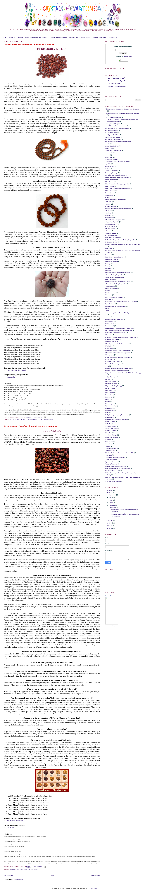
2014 (109, 523)
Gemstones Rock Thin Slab (114, 277)
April (111, 500)
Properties (109, 395)
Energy (107, 264)
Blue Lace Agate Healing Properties (117, 188)
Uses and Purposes (112, 470)
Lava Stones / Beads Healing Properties (119, 328)
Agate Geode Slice (111, 146)
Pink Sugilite (109, 392)
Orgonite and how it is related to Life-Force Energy (123, 373)
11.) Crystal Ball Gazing (113, 117)
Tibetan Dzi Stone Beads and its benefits (119, 453)
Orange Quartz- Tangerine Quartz (116, 370)
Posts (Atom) (18, 879)
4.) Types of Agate (111, 130)
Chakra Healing (110, 206)
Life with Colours (114, 83)
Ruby (107, 412)
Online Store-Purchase (59, 37)
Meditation (109, 348)
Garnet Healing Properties (114, 275)
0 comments (37, 417)
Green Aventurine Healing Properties (117, 281)
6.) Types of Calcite (112, 135)
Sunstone (108, 444)
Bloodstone (109, 182)
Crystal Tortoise (111, 235)
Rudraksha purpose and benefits (24, 869)
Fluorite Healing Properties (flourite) (117, 272)
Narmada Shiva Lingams (113, 364)
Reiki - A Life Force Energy (117, 86)
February (112, 505)
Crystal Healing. (110, 233)
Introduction (109, 304)
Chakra (107, 204)
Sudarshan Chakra (111, 437)
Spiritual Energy (111, 435)
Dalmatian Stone (111, 242)
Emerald (108, 255)
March (111, 502)
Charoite (108, 215)
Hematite (108, 295)
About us (12, 37)
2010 (109, 528)
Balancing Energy (111, 173)
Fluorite (108, 270)
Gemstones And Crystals (117, 81)
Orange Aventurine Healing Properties (118, 368)
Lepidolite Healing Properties (115, 332)
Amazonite (109, 153)
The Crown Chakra (111, 448)
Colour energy (110, 226)
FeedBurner (128, 56)
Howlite (108, 299)
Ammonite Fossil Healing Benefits (117, 161)
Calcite (107, 197)
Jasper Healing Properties (114, 319)
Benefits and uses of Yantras (115, 175)
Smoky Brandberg (111, 428)
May (110, 497)
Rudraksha (10, 377)
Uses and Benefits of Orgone (115, 466)
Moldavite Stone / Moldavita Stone (117, 350)
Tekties (107, 446)
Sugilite (108, 439)
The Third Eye (110, 450)
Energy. (107, 266)
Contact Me (113, 37)
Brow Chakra (109, 193)
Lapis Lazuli (109, 323)
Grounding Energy (111, 288)
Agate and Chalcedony (113, 150)
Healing (107, 290)
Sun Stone (109, 441)
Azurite (107, 168)
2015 (109, 520)
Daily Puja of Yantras (112, 237)
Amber (107, 155)
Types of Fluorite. (111, 462)
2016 (109, 492)
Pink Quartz (109, 390)
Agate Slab (109, 148)
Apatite (108, 164)
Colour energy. (110, 228)
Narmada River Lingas (112, 361)
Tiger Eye (108, 455)
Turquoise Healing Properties (115, 457)
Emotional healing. (111, 261)
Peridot (108, 379)
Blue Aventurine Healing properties (117, 184)
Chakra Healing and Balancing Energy (118, 208)
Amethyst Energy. (111, 159)
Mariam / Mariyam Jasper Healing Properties (120, 337)
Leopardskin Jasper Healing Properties (118, 330)
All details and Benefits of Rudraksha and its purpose (30, 426)
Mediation (108, 346)
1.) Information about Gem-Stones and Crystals (122, 109)
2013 (109, 525)
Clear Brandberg (110, 224)
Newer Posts (8, 875)
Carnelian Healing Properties (115, 199)
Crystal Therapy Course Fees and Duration (33, 37)
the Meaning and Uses (113, 481)
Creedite (108, 231)
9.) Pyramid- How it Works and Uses (118, 141)
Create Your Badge (110, 626)
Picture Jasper (110, 388)
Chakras (108, 211)
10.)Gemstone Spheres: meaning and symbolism (122, 113)
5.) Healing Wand (111, 132)
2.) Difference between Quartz (115, 126)
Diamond (108, 248)
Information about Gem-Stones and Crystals (121, 301)
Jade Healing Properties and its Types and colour (122, 313)
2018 (109, 490)
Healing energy (110, 293)
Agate (107, 144)
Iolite (107, 308)
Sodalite (108, 433)
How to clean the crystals (16, 370)
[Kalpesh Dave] (111, 624)
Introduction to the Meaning (115, 306)
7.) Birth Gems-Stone (112, 137)
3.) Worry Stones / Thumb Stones (117, 128)
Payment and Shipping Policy (79, 37)
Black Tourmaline (111, 179)
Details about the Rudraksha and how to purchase (29, 44)
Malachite (108, 335)
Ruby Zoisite (109, 417)
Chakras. (108, 213)
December (112, 495)
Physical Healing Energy (113, 386)
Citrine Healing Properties (114, 219)
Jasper (107, 317)
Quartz (107, 401)
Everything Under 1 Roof (116, 78)
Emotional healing (111, 259)
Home (4, 37)
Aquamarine (109, 166)
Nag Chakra (109, 359)
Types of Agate (110, 459)
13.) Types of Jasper (112, 123)
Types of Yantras (111, 464)
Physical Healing (111, 383)
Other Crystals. (110, 377)
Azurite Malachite (111, 170)
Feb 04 (113, 507)
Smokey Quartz (110, 426)
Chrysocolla (109, 217)
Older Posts (95, 875)
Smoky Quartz (110, 430)
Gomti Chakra (110, 279)
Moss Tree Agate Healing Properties (117, 357)
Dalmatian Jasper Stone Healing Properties (120, 240)
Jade (107, 310)
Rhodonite (109, 408)
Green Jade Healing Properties (115, 284)
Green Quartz (110, 286)
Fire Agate (108, 268)
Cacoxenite (109, 195)
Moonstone (109, 355)
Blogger (93, 889)
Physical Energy (110, 381)
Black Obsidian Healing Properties (117, 177)
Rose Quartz (109, 410)
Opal (107, 366)
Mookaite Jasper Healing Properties (117, 352)
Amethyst (108, 157)
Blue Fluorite (109, 186)
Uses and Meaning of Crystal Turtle (117, 468)
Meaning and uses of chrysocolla (117, 344)
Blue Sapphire (110, 190)
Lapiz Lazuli (109, 326)
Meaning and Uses (111, 341)
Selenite (108, 424)
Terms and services (99, 37)
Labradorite (109, 321)
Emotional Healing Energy (114, 257)
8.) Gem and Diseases (113, 139)
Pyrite (107, 399)
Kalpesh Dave (109, 595)
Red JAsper (109, 404)
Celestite (108, 202)
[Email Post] (44, 417)
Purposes (108, 397)
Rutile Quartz (110, 421)
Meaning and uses (111, 339)
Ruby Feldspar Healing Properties (117, 415)
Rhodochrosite (110, 406)
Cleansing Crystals (112, 222)
